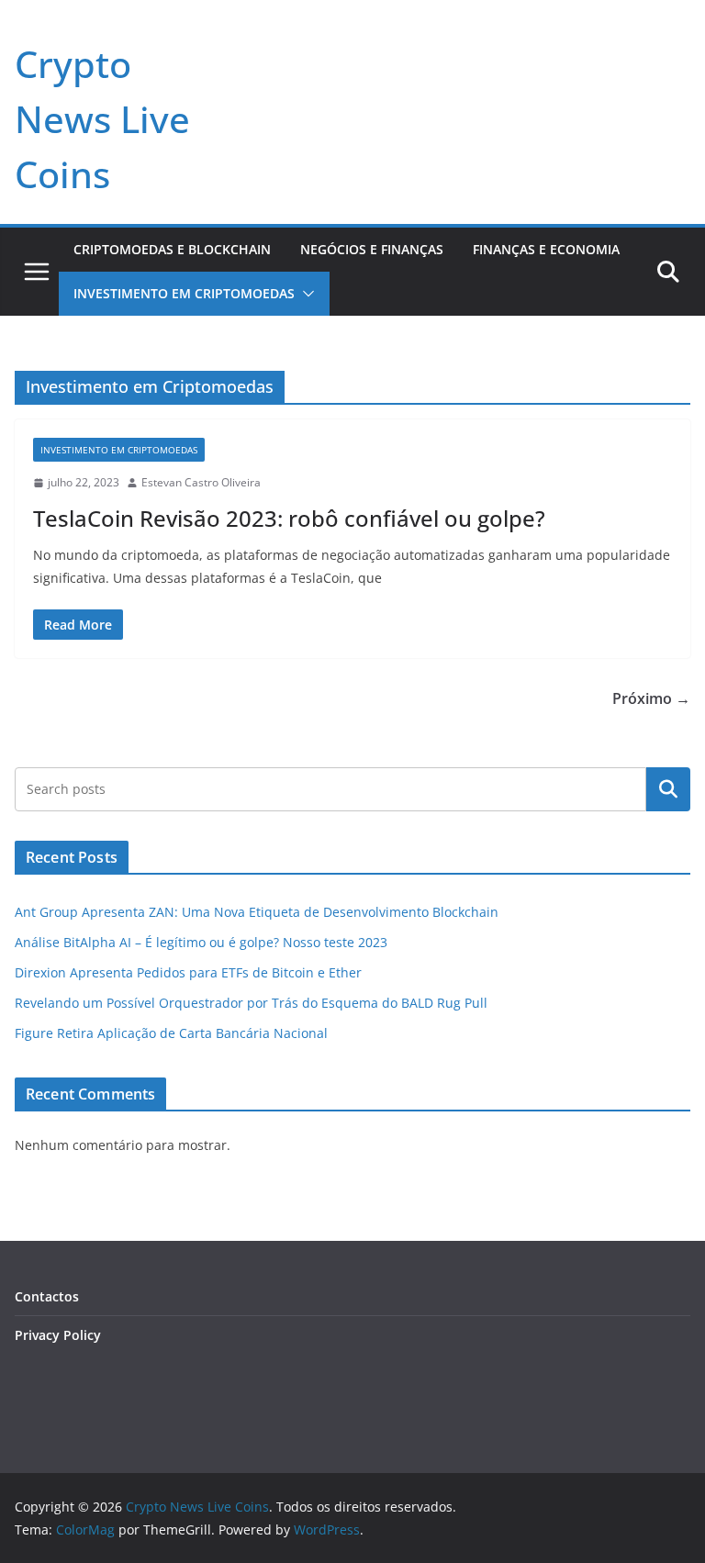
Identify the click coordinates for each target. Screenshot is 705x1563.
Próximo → (651, 698)
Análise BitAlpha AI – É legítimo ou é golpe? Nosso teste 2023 (201, 942)
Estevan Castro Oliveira (201, 482)
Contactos (47, 1296)
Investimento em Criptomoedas (184, 293)
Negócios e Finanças (371, 249)
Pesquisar (668, 788)
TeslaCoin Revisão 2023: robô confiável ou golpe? (289, 518)
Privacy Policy (58, 1335)
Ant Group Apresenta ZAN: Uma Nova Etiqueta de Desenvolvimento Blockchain (256, 912)
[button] (305, 294)
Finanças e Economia (546, 249)
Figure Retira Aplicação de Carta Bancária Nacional (171, 1033)
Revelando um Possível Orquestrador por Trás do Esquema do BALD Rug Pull (251, 1002)
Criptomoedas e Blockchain (172, 249)
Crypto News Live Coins (102, 119)
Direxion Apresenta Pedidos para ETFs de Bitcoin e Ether (188, 972)
